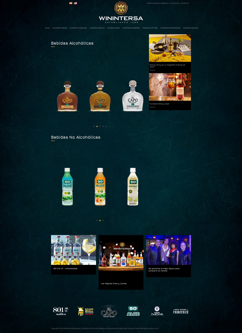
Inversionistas (113, 28)
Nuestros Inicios (59, 28)
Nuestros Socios (190, 28)
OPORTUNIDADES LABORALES (158, 3)
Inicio (47, 28)
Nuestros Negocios (78, 28)
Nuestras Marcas (97, 28)
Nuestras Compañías (131, 28)
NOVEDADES (175, 3)
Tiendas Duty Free (150, 28)
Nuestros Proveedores (170, 28)
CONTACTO (184, 3)
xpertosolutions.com (151, 328)
